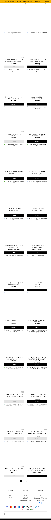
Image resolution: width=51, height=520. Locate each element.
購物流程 (25, 495)
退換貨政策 (25, 497)
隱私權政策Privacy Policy (25, 500)
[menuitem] (21, 481)
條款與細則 (25, 498)
